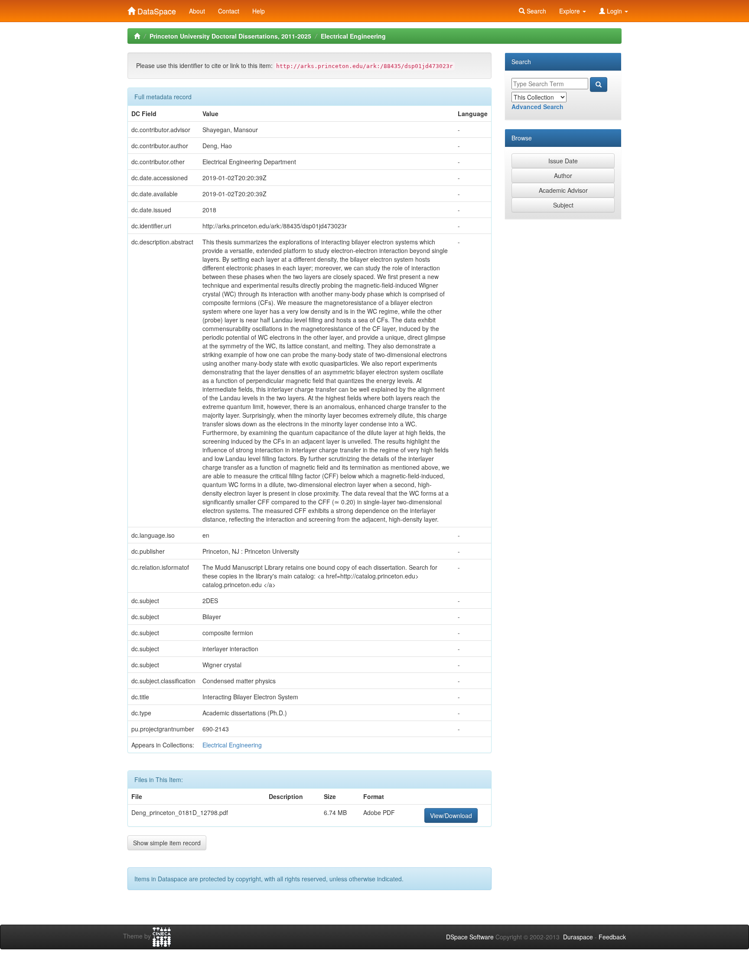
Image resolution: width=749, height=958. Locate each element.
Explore (570, 10)
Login (614, 10)
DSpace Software (470, 936)
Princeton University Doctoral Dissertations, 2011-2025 (230, 36)
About (197, 10)
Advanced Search (537, 106)
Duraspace (578, 936)
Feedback (612, 936)
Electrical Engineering (353, 36)
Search (535, 10)
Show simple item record (167, 842)
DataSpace (155, 9)
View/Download (451, 815)
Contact (228, 10)
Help (258, 10)
